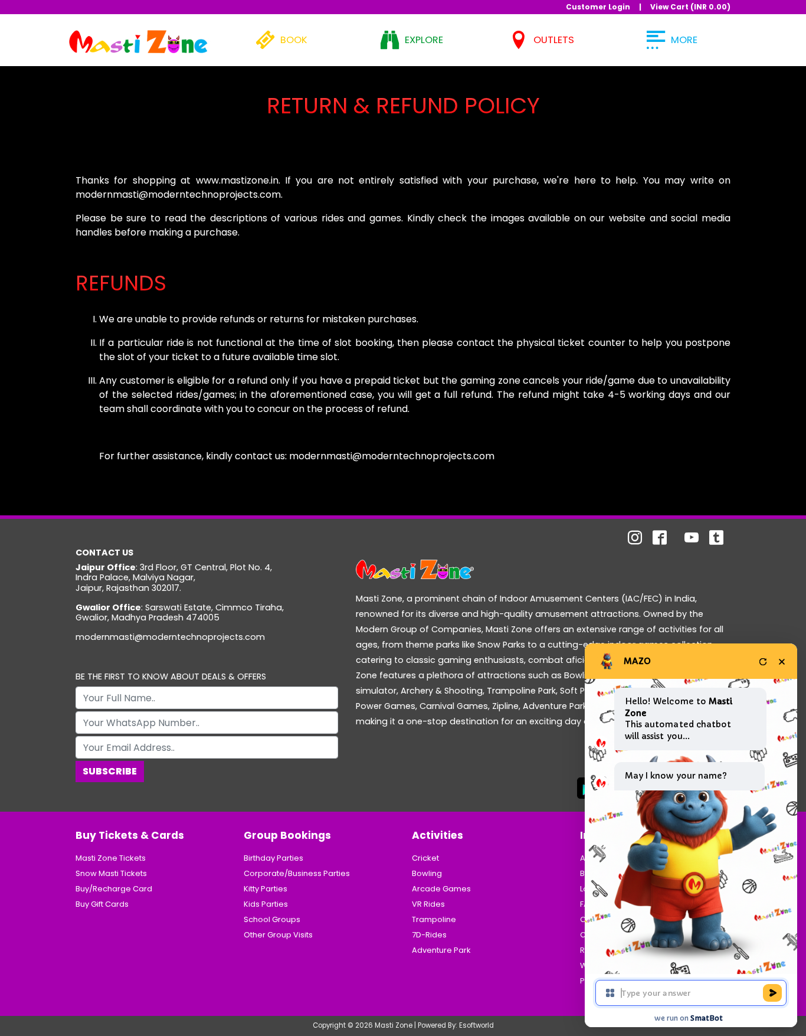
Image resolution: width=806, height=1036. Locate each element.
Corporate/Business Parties (297, 873)
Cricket (425, 858)
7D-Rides (429, 934)
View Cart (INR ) (690, 7)
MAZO (637, 661)
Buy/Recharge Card (114, 888)
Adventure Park (441, 950)
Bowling (427, 873)
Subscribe (110, 771)
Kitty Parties (265, 888)
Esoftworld (476, 1025)
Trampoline (434, 919)
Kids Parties (266, 904)
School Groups (272, 919)
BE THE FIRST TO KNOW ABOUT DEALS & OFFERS (171, 677)
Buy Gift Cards (102, 904)
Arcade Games (441, 888)
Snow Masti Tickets (111, 873)
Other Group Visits (278, 934)
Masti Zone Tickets (111, 858)
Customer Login (598, 7)
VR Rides (428, 904)
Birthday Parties (273, 858)
